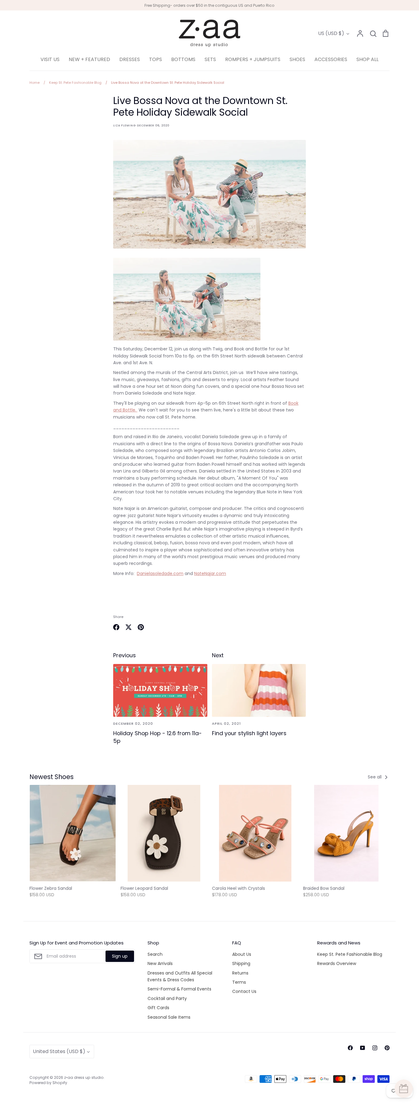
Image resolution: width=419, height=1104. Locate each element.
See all (375, 777)
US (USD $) (331, 33)
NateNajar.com (210, 573)
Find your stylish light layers (249, 733)
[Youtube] (362, 1048)
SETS (210, 59)
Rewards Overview (336, 963)
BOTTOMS (183, 59)
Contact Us (244, 991)
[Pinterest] (387, 1048)
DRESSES (129, 59)
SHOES (297, 59)
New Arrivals (160, 963)
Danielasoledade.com (160, 573)
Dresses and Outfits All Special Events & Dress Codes (180, 976)
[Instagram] (375, 1048)
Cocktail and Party (167, 998)
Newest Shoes (51, 776)
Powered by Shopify (48, 1082)
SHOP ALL (367, 59)
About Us (241, 954)
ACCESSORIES (330, 59)
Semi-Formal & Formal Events (179, 989)
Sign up (120, 956)
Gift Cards (158, 1008)
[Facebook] (350, 1048)
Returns (240, 973)
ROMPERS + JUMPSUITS (252, 59)
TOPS (155, 59)
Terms (239, 982)
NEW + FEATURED (89, 59)
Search (155, 954)
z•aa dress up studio (84, 1077)
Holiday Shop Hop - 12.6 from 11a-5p (157, 737)
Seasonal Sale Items (169, 1017)
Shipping (241, 963)
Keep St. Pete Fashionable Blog (349, 954)
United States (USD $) (59, 1051)
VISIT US (50, 59)
